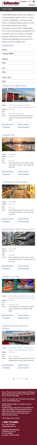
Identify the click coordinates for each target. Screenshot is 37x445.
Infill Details (24, 124)
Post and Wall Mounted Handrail (23, 350)
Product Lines (11, 392)
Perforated (12, 304)
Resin (17, 304)
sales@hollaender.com (9, 426)
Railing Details (8, 124)
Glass (22, 113)
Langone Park (8, 134)
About (4, 395)
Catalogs (27, 394)
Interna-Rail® (17, 105)
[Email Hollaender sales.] (33, 1)
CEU (32, 394)
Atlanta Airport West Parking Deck (18, 229)
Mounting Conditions (8, 394)
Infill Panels (30, 392)
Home (4, 392)
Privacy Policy (6, 406)
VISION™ (20, 348)
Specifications (24, 127)
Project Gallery (21, 392)
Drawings (6, 127)
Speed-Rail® (12, 296)
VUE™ (11, 105)
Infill (3, 68)
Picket (17, 113)
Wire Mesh (12, 113)
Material (5, 59)
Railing (4, 50)
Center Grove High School (14, 85)
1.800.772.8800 (10, 422)
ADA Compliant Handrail (27, 107)
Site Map (16, 395)
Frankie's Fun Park (10, 276)
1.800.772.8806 (10, 424)
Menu (33, 5)
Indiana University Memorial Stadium (14, 327)
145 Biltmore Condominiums (15, 182)
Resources (19, 394)
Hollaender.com (14, 401)
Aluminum (12, 109)
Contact (23, 1)
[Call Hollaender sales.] (29, 1)
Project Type (6, 77)
